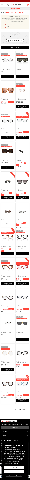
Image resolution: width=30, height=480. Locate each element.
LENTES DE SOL (19, 69)
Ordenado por (15, 34)
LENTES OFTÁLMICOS (6, 69)
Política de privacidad (11, 463)
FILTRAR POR (15, 47)
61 (15, 409)
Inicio (3, 12)
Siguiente (22, 409)
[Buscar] (24, 4)
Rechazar (14, 472)
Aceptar (14, 467)
